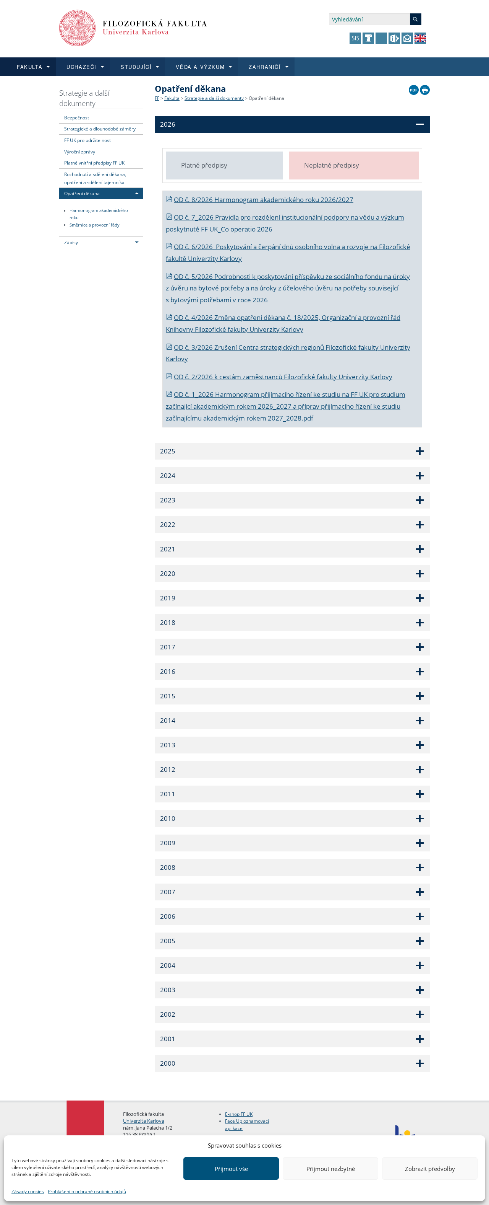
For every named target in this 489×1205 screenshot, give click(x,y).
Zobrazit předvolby (430, 1168)
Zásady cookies (27, 1191)
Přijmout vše (231, 1168)
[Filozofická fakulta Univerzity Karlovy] (133, 27)
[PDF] (414, 88)
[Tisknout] (425, 88)
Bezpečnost (76, 117)
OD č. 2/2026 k (196, 376)
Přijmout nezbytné (330, 1168)
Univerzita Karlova (143, 1120)
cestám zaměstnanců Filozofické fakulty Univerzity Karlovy (305, 376)
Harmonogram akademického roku (99, 214)
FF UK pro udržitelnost (87, 140)
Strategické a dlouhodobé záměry (100, 129)
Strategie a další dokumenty (84, 98)
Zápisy (71, 242)
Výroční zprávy (79, 151)
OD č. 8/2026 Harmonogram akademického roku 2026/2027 (263, 199)
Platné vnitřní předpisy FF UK (94, 163)
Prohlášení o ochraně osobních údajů (87, 1191)
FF (157, 98)
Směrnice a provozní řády (95, 225)
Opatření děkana (82, 193)
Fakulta (172, 98)
